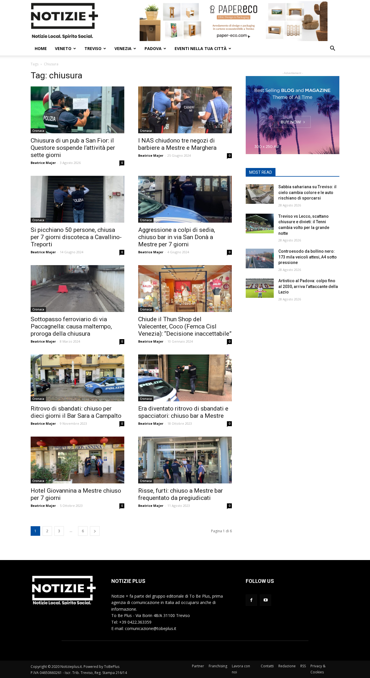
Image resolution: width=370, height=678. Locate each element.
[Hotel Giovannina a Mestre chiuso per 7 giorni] (77, 460)
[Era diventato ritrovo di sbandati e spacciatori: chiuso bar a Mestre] (185, 377)
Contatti (267, 666)
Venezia (123, 48)
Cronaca (38, 131)
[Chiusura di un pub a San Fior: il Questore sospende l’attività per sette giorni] (77, 109)
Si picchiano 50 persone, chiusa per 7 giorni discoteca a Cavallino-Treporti (76, 237)
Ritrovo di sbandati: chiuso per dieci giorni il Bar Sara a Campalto (76, 412)
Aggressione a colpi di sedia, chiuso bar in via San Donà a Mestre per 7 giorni (176, 237)
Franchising (218, 666)
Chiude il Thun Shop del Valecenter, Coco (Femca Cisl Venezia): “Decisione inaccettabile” (185, 326)
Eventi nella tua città (201, 48)
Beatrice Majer (43, 162)
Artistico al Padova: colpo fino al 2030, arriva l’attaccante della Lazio (308, 286)
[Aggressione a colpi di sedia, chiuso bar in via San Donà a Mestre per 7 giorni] (185, 199)
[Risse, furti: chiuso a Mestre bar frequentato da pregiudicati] (185, 460)
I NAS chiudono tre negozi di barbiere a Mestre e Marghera (177, 144)
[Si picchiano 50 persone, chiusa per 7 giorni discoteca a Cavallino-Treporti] (77, 199)
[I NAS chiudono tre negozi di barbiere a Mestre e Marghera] (185, 109)
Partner (198, 666)
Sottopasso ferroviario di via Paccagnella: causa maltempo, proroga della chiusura (71, 326)
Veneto (63, 48)
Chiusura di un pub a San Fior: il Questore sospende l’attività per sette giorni (73, 147)
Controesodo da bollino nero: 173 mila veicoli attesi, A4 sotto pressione (307, 257)
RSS (303, 666)
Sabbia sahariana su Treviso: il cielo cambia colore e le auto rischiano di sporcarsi (307, 192)
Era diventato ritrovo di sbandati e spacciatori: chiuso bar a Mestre (183, 412)
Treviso (92, 48)
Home (41, 48)
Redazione (287, 666)
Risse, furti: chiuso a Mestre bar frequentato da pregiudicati (180, 494)
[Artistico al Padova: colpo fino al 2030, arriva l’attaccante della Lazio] (260, 288)
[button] (332, 49)
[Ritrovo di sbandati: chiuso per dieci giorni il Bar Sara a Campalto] (77, 377)
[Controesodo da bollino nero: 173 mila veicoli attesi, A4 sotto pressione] (260, 258)
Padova (153, 48)
